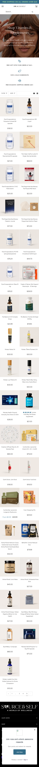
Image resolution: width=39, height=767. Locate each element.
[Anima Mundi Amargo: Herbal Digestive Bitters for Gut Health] (10, 599)
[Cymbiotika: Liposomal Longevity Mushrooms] (10, 497)
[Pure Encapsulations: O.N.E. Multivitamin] (10, 174)
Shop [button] (3, 724)
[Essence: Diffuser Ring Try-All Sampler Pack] (10, 434)
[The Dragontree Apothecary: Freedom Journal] (10, 206)
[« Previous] (8, 694)
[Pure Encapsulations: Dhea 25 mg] (10, 271)
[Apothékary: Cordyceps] (10, 634)
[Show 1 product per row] (34, 93)
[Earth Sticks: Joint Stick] (10, 467)
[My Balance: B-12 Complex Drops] (10, 304)
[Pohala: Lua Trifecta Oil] (10, 367)
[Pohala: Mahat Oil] (10, 337)
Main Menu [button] (6, 718)
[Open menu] (5, 6)
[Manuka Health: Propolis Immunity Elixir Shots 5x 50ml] (10, 400)
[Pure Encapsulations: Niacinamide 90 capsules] (10, 141)
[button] (27, 412)
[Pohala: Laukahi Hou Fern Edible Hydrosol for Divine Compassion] (10, 666)
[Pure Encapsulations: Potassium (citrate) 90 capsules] (10, 106)
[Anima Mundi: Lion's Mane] (10, 567)
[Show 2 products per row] (37, 93)
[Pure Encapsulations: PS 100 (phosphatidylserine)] (10, 239)
